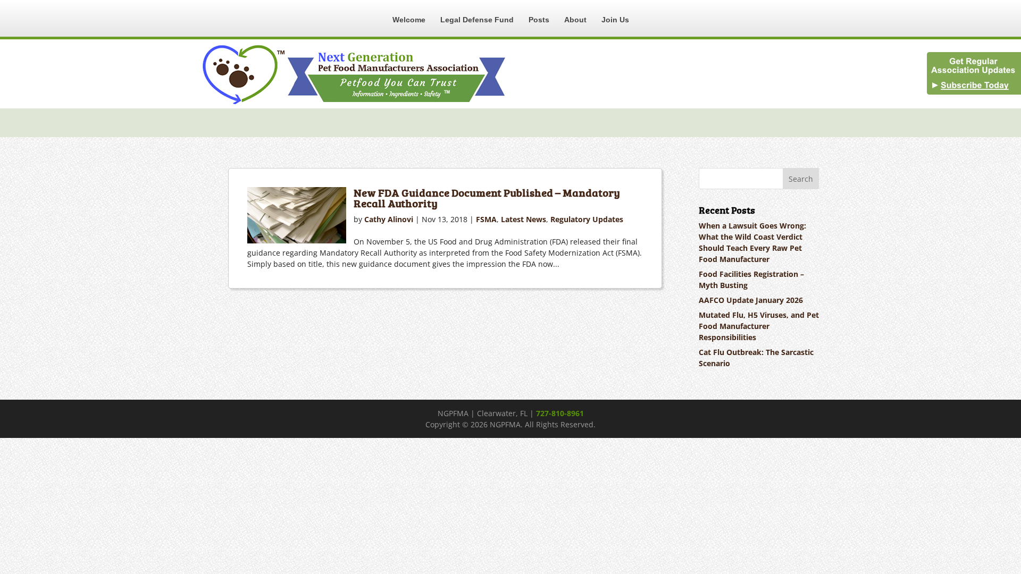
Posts (539, 19)
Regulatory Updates (586, 219)
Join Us (615, 19)
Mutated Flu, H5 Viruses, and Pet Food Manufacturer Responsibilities (759, 326)
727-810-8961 (560, 413)
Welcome (408, 19)
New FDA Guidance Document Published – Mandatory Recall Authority (487, 197)
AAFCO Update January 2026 (751, 300)
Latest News (523, 219)
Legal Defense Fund (477, 19)
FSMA (486, 219)
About (575, 19)
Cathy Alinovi (388, 219)
